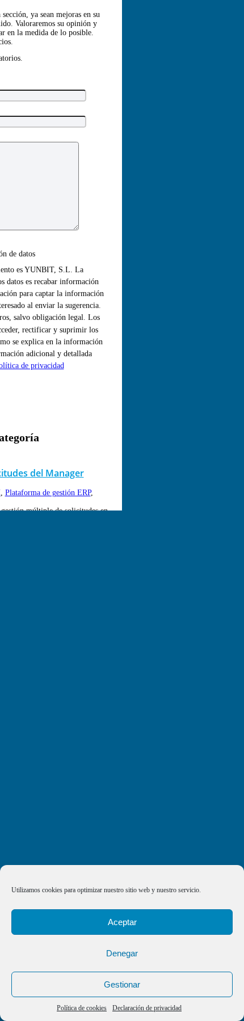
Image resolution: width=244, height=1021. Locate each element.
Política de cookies (82, 1008)
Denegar (122, 953)
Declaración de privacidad (147, 1008)
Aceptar (122, 922)
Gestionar (122, 984)
